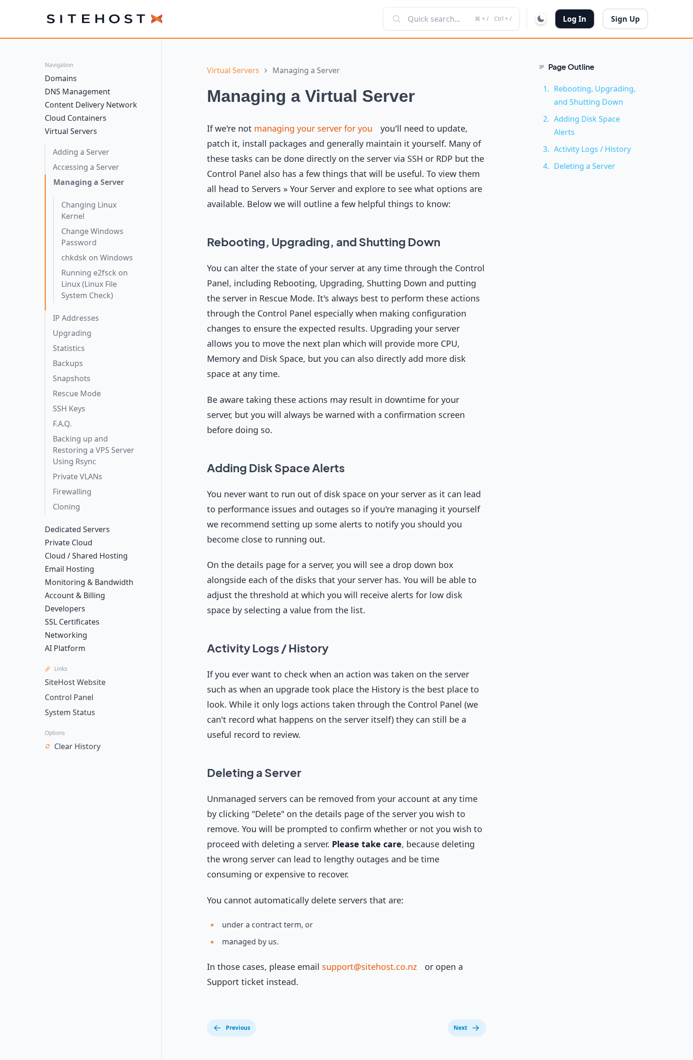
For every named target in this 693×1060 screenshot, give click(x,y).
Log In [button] (574, 19)
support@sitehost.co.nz (369, 966)
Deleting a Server (584, 166)
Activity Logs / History (592, 149)
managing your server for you (313, 128)
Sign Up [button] (625, 19)
